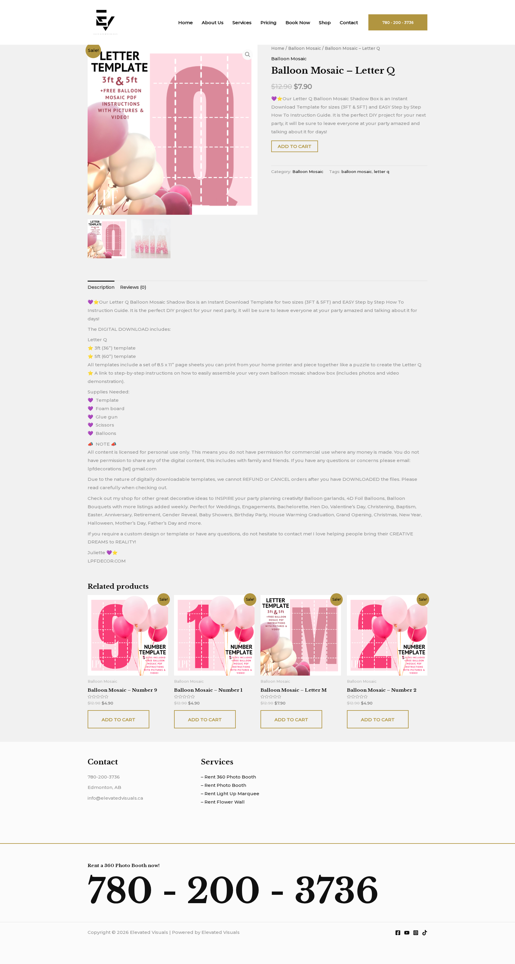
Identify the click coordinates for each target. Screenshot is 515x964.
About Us (213, 22)
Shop (325, 22)
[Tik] (424, 932)
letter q (381, 171)
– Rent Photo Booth (223, 785)
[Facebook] (398, 932)
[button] (247, 54)
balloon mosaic (357, 171)
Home (185, 22)
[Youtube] (406, 932)
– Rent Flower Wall (223, 802)
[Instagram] (415, 932)
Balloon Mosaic (304, 48)
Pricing (268, 22)
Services (242, 22)
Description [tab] (101, 287)
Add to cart (294, 146)
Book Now (298, 22)
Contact (349, 22)
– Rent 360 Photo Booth (228, 777)
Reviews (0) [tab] (133, 287)
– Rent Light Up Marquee (230, 793)
